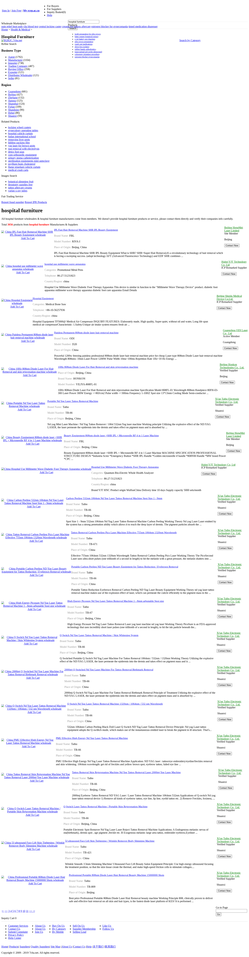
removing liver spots (19, 139)
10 (24, 911)
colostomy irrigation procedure (87, 54)
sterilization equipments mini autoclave (28, 160)
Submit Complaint (18, 931)
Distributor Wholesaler (20, 75)
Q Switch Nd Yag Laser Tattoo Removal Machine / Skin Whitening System (99, 635)
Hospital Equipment (43, 298)
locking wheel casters (19, 127)
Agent (11, 57)
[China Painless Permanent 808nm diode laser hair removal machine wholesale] (27, 337)
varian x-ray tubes (17, 190)
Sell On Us (79, 925)
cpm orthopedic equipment (22, 154)
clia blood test (30, 26)
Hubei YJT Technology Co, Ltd (218, 464)
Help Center (14, 938)
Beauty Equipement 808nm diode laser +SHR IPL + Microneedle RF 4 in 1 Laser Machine (111, 435)
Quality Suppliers (40, 946)
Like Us (106, 925)
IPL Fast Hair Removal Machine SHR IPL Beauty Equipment (86, 230)
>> (31, 911)
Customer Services (18, 925)
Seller (11, 78)
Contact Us (14, 928)
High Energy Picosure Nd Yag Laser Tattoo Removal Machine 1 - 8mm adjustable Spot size (115, 601)
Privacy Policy (16, 934)
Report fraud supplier (12, 202)
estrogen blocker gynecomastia (87, 57)
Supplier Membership (84, 928)
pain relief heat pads (12, 26)
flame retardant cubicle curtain (24, 167)
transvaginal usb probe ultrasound (88, 52)
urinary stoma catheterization (23, 157)
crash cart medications (83, 44)
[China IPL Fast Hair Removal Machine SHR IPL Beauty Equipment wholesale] (27, 234)
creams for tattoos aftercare (76, 26)
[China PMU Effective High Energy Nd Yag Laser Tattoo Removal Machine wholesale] (28, 743)
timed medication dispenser (143, 26)
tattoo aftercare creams (20, 187)
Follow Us (108, 928)
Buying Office (16, 69)
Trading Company (18, 66)
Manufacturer (15, 60)
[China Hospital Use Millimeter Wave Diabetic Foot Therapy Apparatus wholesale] (46, 468)
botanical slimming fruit (20, 181)
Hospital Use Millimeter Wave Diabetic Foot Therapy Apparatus (125, 467)
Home (4, 29)
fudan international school (22, 136)
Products (13, 946)
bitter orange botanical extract (86, 36)
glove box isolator (82, 47)
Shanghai (13, 103)
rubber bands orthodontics (85, 49)
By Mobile (58, 931)
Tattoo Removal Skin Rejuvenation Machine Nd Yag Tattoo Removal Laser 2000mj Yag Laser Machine (126, 772)
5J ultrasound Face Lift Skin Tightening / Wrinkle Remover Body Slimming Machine (109, 841)
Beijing (12, 94)
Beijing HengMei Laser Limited (233, 229)
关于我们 (98, 946)
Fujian (11, 106)
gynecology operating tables (23, 130)
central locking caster (50, 26)
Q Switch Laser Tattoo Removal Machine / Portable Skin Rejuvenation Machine (106, 806)
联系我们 (110, 946)
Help (49, 15)
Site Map (55, 946)
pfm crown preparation (84, 41)
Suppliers (25, 946)
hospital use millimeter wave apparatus (65, 264)
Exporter (12, 72)
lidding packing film (19, 142)
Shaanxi (12, 115)
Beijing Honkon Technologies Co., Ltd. (232, 366)
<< (6, 911)
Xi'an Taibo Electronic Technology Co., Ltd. (227, 400)
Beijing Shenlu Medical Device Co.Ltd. (229, 297)
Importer (12, 63)
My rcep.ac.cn (31, 10)
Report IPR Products (36, 202)
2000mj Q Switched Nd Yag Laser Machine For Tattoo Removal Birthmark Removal (108, 669)
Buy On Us (58, 925)
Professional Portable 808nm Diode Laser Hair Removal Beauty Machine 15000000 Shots (116, 875)
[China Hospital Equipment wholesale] (17, 303)
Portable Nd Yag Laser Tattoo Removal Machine (72, 401)
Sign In (6, 10)
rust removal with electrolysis (23, 148)
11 (27, 911)
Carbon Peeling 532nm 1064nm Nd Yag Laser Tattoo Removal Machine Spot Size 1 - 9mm (114, 498)
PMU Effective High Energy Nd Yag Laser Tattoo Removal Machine (92, 738)
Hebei (11, 112)
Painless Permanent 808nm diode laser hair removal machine (86, 332)
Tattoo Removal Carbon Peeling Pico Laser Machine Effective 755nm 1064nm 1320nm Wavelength (124, 532)
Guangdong (14, 91)
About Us (40, 925)
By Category (59, 928)
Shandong (13, 109)
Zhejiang (13, 97)
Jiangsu (12, 100)
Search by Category (190, 40)
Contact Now (232, 245)
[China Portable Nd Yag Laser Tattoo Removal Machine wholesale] (24, 406)
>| (34, 911)
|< (3, 911)
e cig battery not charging (85, 39)
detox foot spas (16, 151)
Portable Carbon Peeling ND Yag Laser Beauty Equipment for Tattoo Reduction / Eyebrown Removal (124, 566)
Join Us (39, 931)
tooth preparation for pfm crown (87, 34)
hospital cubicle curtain (20, 133)
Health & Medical (20, 29)
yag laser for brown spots (21, 145)
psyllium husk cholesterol (21, 163)
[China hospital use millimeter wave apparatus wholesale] (23, 269)
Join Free (16, 10)
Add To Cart (28, 238)
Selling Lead (79, 931)
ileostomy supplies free (20, 184)
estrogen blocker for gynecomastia (109, 26)
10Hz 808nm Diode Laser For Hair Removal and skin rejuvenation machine (98, 367)
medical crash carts (18, 170)
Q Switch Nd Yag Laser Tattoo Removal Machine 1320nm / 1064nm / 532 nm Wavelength (115, 703)
